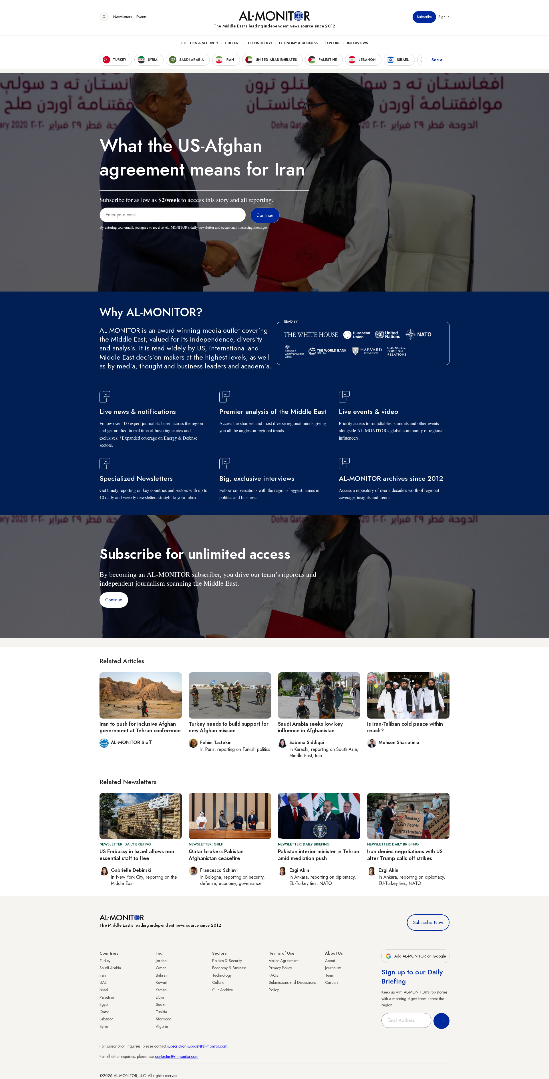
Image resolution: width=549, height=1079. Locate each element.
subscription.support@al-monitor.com (197, 1046)
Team (329, 975)
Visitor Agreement (284, 961)
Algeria (162, 1026)
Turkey (105, 961)
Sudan (161, 1004)
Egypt (104, 1004)
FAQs (273, 975)
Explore (332, 43)
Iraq (159, 953)
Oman (161, 968)
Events (141, 17)
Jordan (161, 961)
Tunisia (161, 1012)
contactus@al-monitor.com (176, 1056)
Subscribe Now (428, 922)
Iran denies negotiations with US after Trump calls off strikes (405, 855)
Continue (113, 600)
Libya (160, 997)
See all (438, 60)
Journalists (333, 968)
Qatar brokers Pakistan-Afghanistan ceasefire (217, 855)
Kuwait (161, 982)
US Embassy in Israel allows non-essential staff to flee (138, 855)
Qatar (104, 1012)
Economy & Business (298, 43)
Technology (259, 43)
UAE (103, 982)
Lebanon (107, 1019)
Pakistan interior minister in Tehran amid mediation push (318, 855)
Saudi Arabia (110, 968)
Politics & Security (199, 43)
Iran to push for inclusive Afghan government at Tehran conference (140, 727)
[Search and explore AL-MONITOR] (104, 16)
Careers (331, 982)
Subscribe (424, 16)
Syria (104, 1026)
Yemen (161, 990)
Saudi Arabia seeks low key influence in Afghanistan (310, 727)
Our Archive (222, 990)
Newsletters (122, 17)
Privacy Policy (280, 968)
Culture (232, 43)
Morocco (163, 1019)
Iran (103, 975)
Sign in (443, 16)
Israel (104, 990)
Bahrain (162, 975)
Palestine (107, 997)
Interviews (357, 43)
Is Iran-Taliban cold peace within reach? (405, 727)
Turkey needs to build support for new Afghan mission (228, 727)
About (330, 961)
